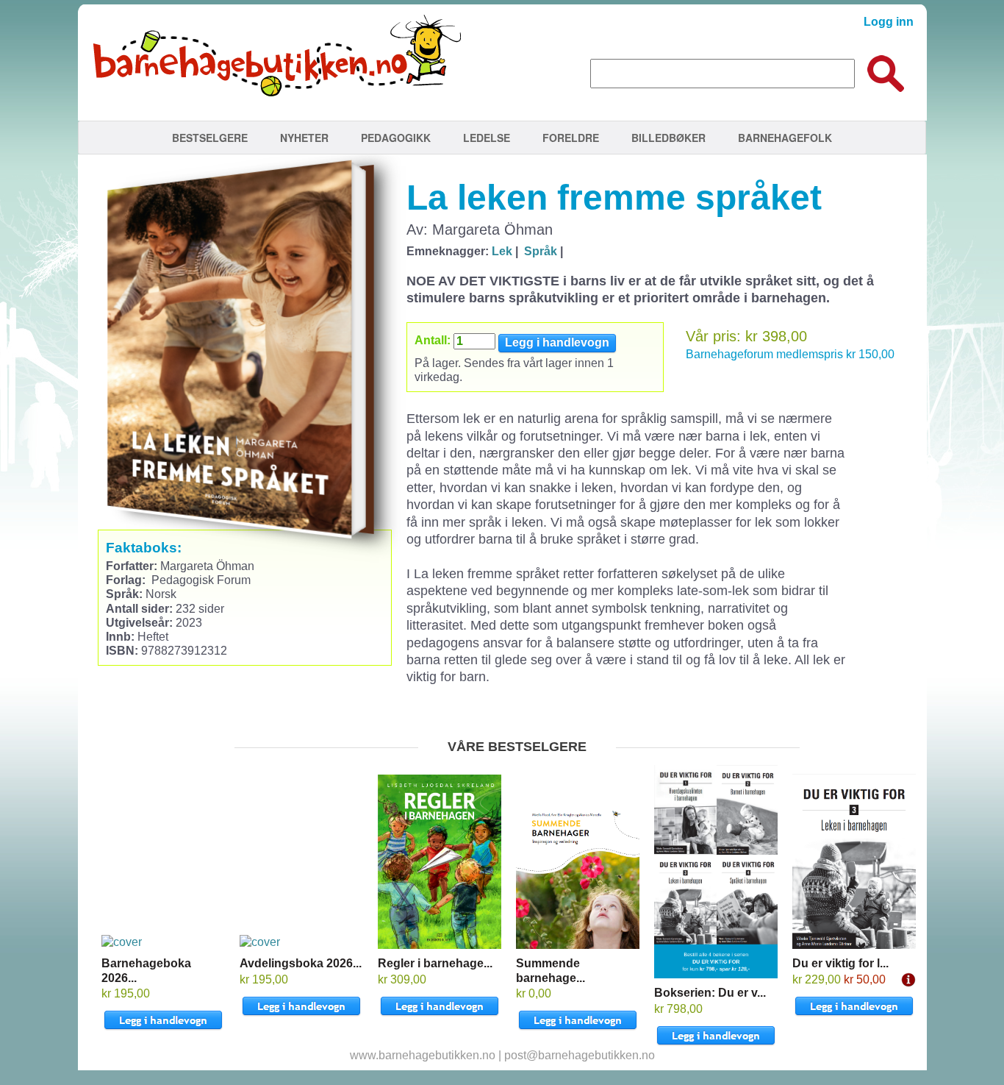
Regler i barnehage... (435, 963)
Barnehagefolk (785, 137)
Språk (540, 251)
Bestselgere (210, 137)
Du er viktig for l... (840, 963)
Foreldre (570, 137)
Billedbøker (668, 137)
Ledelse (486, 137)
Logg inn (889, 21)
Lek (502, 251)
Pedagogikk (396, 137)
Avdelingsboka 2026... (301, 963)
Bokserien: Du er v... (710, 992)
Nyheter (304, 137)
